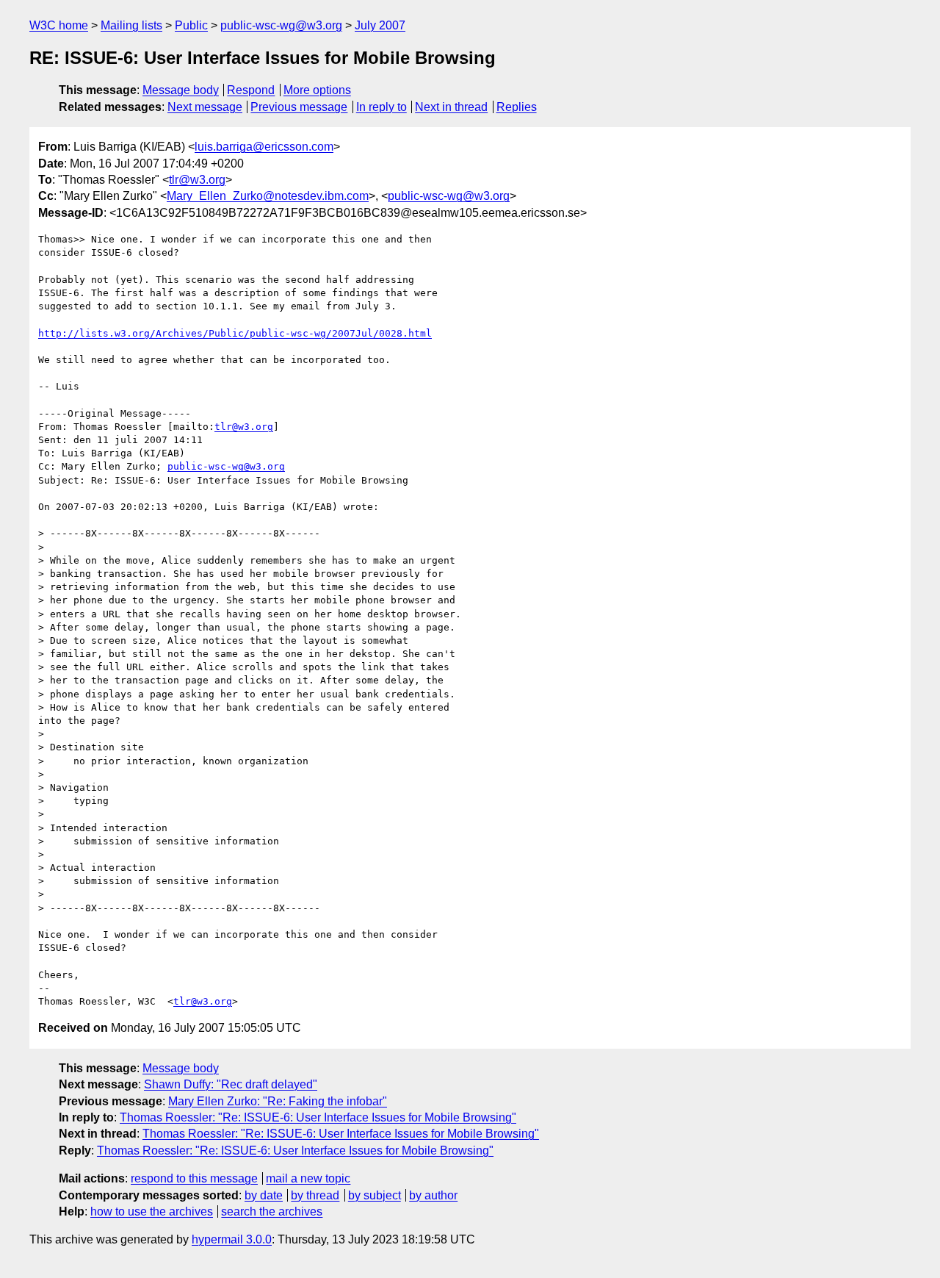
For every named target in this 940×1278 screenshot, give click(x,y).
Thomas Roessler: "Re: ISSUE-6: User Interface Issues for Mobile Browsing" (318, 1117)
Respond (251, 90)
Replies (516, 107)
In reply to (381, 107)
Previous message (298, 107)
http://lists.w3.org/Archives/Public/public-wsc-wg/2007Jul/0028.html (235, 333)
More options (317, 90)
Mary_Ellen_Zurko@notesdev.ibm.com (268, 196)
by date (264, 1195)
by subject (374, 1195)
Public (191, 25)
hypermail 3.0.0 (232, 1239)
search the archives (271, 1211)
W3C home (58, 25)
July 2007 (380, 25)
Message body (180, 90)
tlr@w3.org (197, 179)
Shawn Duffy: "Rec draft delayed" (230, 1084)
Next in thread (451, 107)
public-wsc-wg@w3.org (281, 25)
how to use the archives (151, 1211)
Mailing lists (131, 25)
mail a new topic (308, 1178)
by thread (315, 1195)
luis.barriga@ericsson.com (264, 146)
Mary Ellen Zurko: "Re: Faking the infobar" (277, 1101)
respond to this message (194, 1178)
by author (433, 1195)
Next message (204, 107)
